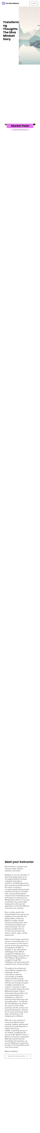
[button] (33, 3)
